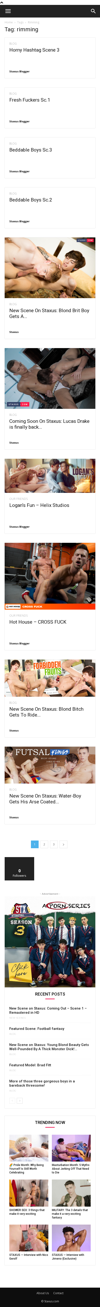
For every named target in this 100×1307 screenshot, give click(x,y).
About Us (43, 1293)
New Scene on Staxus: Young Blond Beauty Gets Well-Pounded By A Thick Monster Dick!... (49, 1047)
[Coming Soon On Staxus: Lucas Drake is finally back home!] (50, 378)
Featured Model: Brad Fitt (30, 1065)
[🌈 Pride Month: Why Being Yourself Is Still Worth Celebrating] (28, 1148)
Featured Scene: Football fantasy (36, 1029)
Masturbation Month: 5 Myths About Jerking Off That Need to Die (71, 1168)
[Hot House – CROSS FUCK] (50, 576)
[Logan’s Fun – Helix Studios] (50, 476)
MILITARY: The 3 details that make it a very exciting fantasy (70, 1213)
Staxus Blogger (19, 71)
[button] (7, 11)
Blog (13, 43)
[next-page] (63, 844)
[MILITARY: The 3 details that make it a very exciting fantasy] (71, 1193)
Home (9, 22)
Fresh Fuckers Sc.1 (29, 100)
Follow (19, 859)
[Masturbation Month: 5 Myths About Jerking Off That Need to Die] (71, 1148)
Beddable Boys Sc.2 (30, 200)
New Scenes (17, 1018)
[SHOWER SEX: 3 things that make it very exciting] (28, 1193)
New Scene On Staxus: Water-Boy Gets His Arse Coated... (45, 799)
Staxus (14, 332)
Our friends (18, 499)
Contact (58, 1293)
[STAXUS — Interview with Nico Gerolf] (28, 1238)
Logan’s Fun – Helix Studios (39, 505)
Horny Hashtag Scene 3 (34, 50)
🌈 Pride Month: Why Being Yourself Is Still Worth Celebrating (26, 1168)
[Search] (93, 11)
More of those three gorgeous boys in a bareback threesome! (42, 1083)
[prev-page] (12, 1101)
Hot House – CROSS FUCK (37, 622)
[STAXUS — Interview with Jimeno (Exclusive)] (71, 1238)
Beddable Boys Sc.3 (30, 150)
